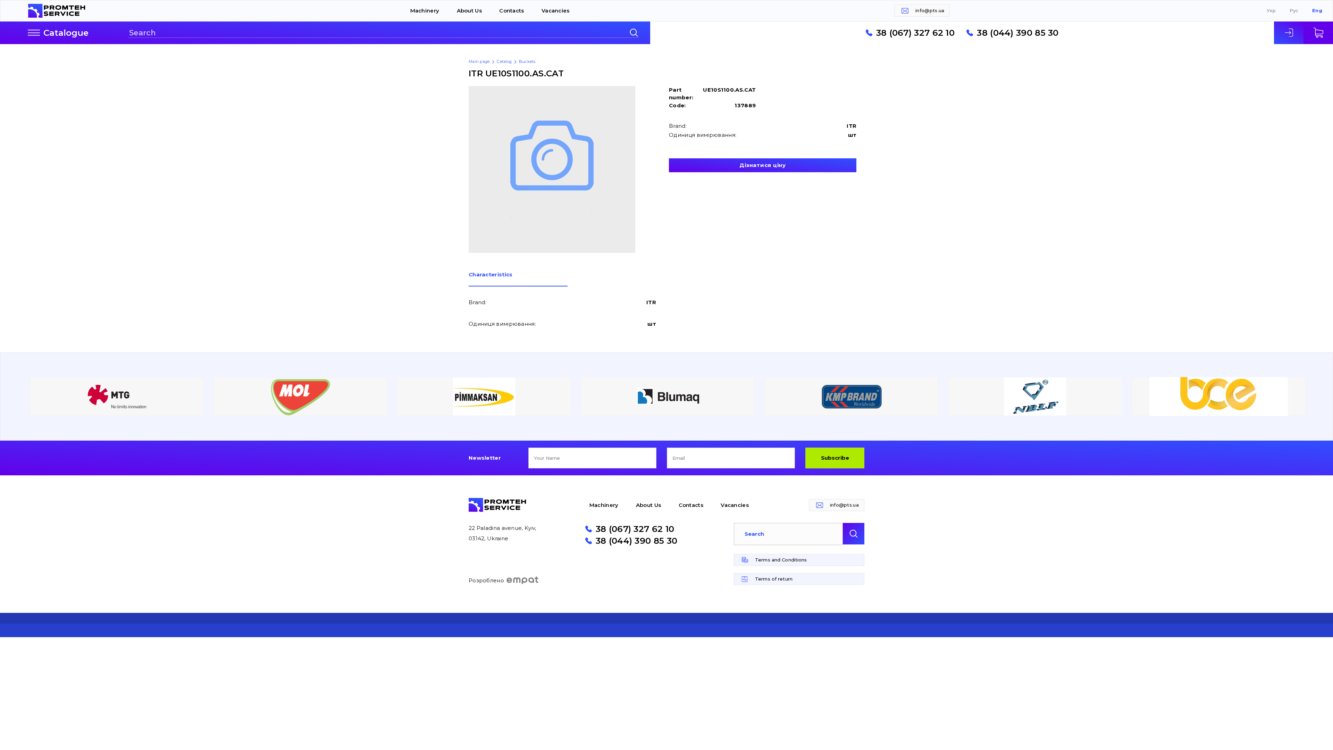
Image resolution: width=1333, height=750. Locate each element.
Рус (1294, 10)
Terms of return (774, 579)
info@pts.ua (929, 10)
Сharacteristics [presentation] (491, 275)
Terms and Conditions (781, 559)
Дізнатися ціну (762, 165)
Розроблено (486, 580)
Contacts (511, 10)
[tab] (518, 279)
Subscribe (835, 458)
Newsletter (485, 457)
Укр (1271, 10)
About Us (469, 10)
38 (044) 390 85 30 (1017, 32)
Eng (1317, 10)
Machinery (424, 10)
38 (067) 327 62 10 (915, 32)
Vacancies (556, 10)
